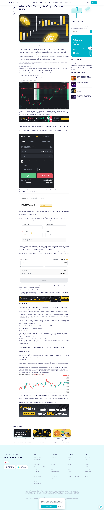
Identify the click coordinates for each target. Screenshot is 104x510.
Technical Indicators (55, 471)
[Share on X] (14, 11)
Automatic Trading (38, 457)
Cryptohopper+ (54, 476)
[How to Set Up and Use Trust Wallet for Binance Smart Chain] (22, 433)
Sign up (93, 2)
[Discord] (13, 457)
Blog (52, 469)
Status (86, 476)
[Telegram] (10, 457)
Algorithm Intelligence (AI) (39, 466)
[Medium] (21, 457)
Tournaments (36, 481)
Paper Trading (36, 474)
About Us (70, 457)
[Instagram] (18, 457)
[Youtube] (15, 457)
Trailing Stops (36, 471)
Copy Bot (36, 469)
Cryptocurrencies (89, 457)
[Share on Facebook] (14, 8)
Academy (53, 464)
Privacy (69, 469)
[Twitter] (7, 457)
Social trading (36, 464)
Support (69, 471)
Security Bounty (71, 474)
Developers (87, 474)
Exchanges (53, 478)
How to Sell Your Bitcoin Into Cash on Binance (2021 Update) (81, 68)
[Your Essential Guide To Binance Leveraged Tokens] (42, 433)
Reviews (87, 464)
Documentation (54, 462)
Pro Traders (87, 469)
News (52, 466)
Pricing (49, 2)
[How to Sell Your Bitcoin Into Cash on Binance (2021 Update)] (62, 433)
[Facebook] (5, 457)
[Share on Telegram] (14, 14)
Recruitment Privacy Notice (74, 476)
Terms (69, 466)
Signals (86, 459)
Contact (70, 464)
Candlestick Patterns (55, 474)
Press (69, 462)
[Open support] (101, 507)
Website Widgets (88, 471)
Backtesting (36, 478)
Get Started (53, 457)
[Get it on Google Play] (22, 467)
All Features (36, 486)
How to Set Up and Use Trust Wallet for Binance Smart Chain (81, 62)
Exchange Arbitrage (38, 459)
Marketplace (55, 2)
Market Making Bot (38, 462)
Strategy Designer (37, 476)
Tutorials (52, 459)
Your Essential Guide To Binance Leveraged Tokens (81, 65)
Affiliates (87, 466)
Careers (69, 459)
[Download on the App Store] (10, 467)
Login (88, 2)
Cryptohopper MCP (38, 483)
